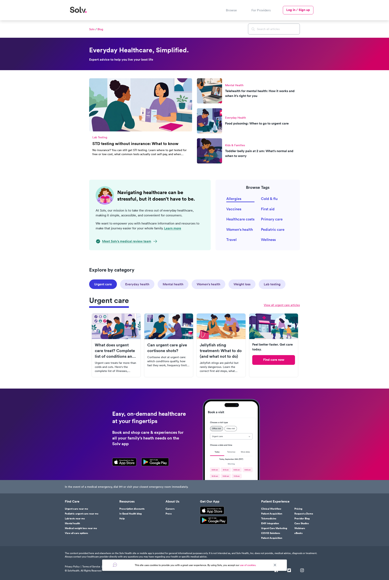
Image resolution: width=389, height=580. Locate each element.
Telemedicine (268, 518)
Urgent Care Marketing (274, 528)
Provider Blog (302, 518)
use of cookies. (248, 565)
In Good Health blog (130, 514)
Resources (127, 501)
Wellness (268, 239)
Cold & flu (269, 198)
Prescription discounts (132, 509)
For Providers (261, 10)
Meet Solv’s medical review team (126, 241)
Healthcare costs (240, 219)
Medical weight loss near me (81, 528)
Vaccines (233, 209)
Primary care (272, 219)
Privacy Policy (72, 566)
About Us (172, 501)
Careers (170, 509)
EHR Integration (270, 523)
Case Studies (301, 523)
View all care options (76, 533)
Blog (100, 29)
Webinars (299, 528)
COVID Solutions (270, 533)
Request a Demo (303, 514)
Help (122, 518)
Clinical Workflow (271, 509)
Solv (92, 29)
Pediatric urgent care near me (81, 514)
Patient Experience (275, 501)
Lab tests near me (75, 518)
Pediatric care (272, 229)
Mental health (72, 523)
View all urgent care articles (282, 305)
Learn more (172, 228)
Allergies (233, 198)
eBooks (298, 533)
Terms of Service (91, 566)
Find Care (72, 501)
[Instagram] (302, 570)
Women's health (239, 229)
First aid (268, 209)
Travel (231, 239)
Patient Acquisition (271, 514)
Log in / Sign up (298, 10)
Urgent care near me (76, 509)
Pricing (298, 509)
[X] (289, 570)
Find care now (273, 360)
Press (169, 514)
